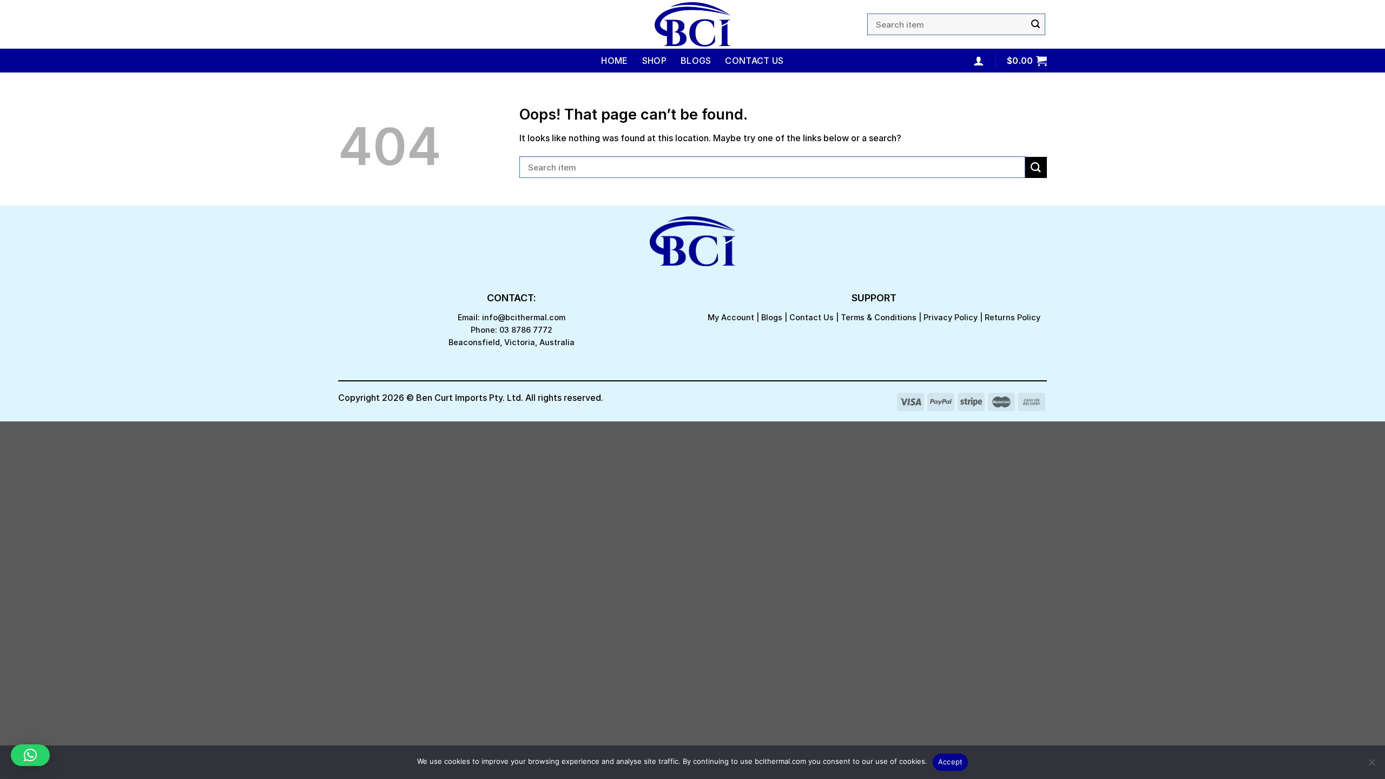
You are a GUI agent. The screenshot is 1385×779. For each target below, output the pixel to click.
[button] (30, 755)
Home (614, 60)
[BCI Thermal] (692, 24)
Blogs (696, 60)
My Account (731, 317)
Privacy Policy (951, 317)
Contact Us (754, 60)
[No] (1371, 765)
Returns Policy (1012, 317)
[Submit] (1035, 24)
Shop (654, 60)
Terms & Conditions (878, 317)
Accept (950, 761)
